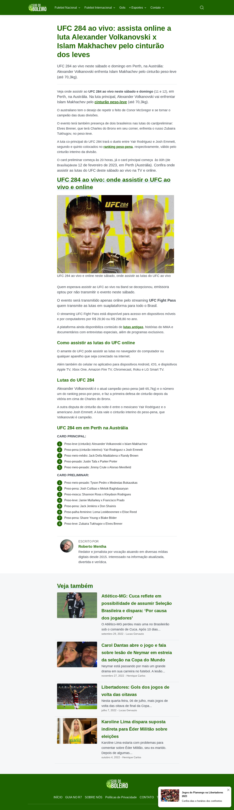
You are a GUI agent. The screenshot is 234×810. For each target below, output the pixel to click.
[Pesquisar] (201, 7)
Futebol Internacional (98, 7)
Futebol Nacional (66, 7)
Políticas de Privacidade (121, 797)
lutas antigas (133, 327)
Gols (122, 7)
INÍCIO (58, 797)
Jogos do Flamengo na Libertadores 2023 (202, 794)
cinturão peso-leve (111, 102)
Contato (155, 7)
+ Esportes (136, 7)
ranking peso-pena (118, 147)
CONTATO (147, 797)
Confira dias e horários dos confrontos (202, 801)
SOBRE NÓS (93, 797)
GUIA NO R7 (73, 797)
